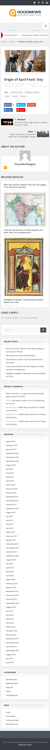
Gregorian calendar (32, 92)
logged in (17, 318)
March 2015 (10, 627)
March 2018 (10, 485)
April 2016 (10, 575)
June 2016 (10, 567)
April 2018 (10, 481)
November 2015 (12, 595)
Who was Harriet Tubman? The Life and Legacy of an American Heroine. (25, 185)
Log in (8, 712)
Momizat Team (25, 744)
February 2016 (11, 583)
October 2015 (11, 599)
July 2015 (9, 611)
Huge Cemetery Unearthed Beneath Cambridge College (22, 135)
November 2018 (12, 457)
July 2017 (9, 516)
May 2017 (10, 524)
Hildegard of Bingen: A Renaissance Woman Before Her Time (23, 300)
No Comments (16, 86)
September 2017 (12, 508)
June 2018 (10, 473)
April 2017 (10, 528)
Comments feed (12, 720)
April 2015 (10, 623)
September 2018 (12, 461)
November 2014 (12, 642)
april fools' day (16, 92)
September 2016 (12, 556)
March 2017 (10, 532)
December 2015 (12, 591)
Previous (21, 119)
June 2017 (10, 520)
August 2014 (11, 654)
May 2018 (10, 477)
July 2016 (9, 563)
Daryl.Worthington (18, 84)
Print (36, 86)
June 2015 (10, 615)
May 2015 (10, 619)
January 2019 (11, 449)
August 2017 (11, 512)
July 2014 (9, 658)
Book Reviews (11, 679)
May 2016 (10, 571)
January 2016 (11, 587)
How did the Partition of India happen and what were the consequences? (23, 231)
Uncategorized (11, 695)
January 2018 (11, 492)
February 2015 (11, 631)
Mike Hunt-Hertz (12, 393)
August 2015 (11, 607)
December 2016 (12, 544)
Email (44, 86)
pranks (15, 96)
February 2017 (11, 536)
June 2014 (10, 662)
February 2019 (11, 445)
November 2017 (12, 500)
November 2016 (12, 548)
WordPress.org (12, 724)
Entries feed (10, 716)
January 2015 (11, 635)
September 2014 (12, 650)
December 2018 (12, 453)
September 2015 (12, 603)
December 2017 (12, 496)
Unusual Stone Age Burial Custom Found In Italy (30, 123)
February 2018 (11, 489)
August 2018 (11, 465)
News (8, 86)
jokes (7, 96)
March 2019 (10, 441)
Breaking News (12, 683)
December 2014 (12, 638)
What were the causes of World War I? (21, 355)
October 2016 (11, 552)
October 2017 (11, 504)
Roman (23, 96)
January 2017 (11, 540)
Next (30, 131)
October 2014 (11, 646)
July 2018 (9, 469)
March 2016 (10, 579)
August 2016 (11, 560)
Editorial (9, 687)
